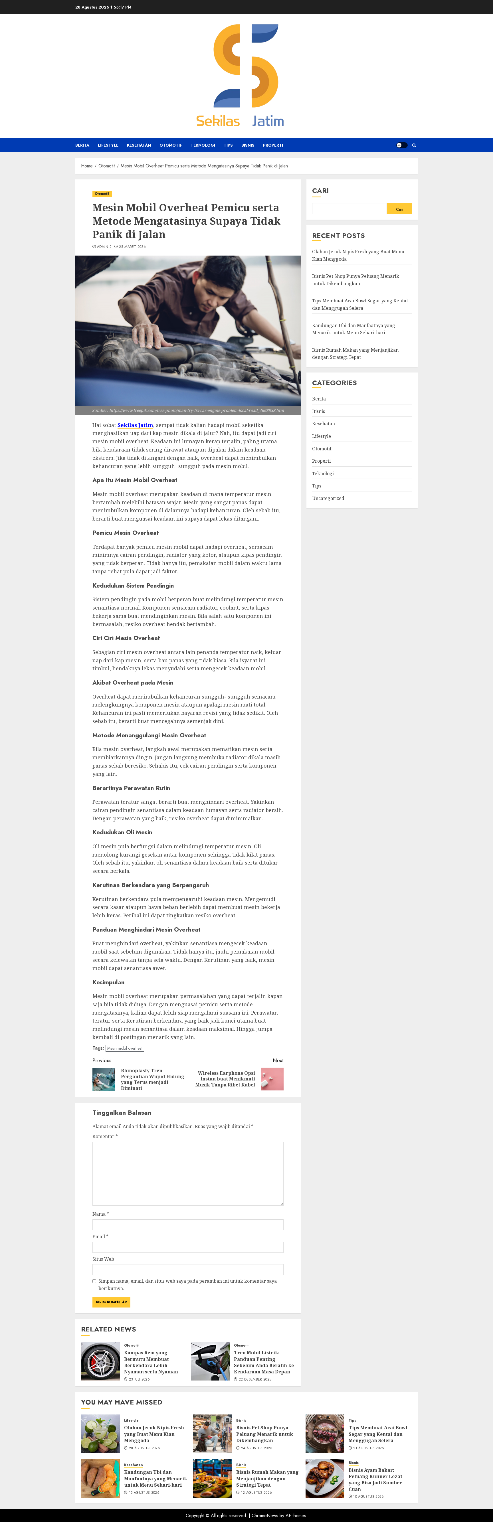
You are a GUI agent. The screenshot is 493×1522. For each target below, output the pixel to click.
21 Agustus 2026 (368, 1448)
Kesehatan (139, 145)
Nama (100, 1214)
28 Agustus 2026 (144, 1448)
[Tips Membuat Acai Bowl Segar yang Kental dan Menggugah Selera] (325, 1433)
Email (100, 1236)
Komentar (105, 1136)
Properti (273, 145)
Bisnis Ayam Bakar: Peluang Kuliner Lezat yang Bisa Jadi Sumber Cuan (375, 1479)
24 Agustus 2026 (256, 1448)
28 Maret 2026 (132, 247)
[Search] (414, 145)
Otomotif (170, 145)
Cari (320, 190)
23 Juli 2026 (139, 1379)
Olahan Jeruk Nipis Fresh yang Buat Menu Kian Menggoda (154, 1434)
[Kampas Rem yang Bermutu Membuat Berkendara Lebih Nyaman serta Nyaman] (100, 1361)
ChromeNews (265, 1515)
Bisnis (247, 145)
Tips (228, 145)
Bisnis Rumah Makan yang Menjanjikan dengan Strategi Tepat (267, 1478)
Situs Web (103, 1259)
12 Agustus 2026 (256, 1493)
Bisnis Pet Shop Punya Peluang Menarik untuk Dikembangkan (264, 1434)
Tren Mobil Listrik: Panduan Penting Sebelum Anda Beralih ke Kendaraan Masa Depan (264, 1362)
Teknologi (203, 145)
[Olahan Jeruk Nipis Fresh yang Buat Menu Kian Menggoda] (100, 1433)
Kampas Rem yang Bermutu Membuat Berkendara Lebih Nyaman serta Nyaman (151, 1362)
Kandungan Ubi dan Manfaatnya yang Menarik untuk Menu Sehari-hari (155, 1478)
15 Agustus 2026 (144, 1493)
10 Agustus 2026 (368, 1497)
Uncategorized (328, 498)
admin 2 (104, 247)
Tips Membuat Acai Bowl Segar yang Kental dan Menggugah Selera (378, 1434)
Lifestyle (108, 145)
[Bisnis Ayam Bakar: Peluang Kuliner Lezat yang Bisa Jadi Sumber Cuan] (325, 1478)
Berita (82, 145)
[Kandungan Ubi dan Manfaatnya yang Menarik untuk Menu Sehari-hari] (100, 1478)
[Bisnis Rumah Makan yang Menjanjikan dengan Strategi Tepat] (212, 1478)
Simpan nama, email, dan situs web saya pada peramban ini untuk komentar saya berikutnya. (187, 1285)
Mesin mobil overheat (124, 1048)
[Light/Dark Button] (402, 145)
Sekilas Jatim (135, 425)
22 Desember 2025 (255, 1379)
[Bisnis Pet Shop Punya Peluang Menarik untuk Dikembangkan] (212, 1433)
